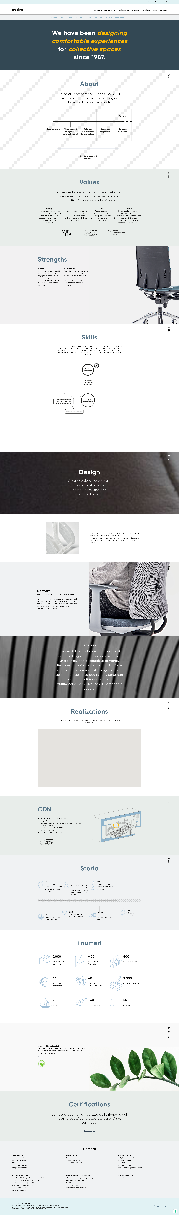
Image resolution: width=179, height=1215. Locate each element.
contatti (163, 10)
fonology (146, 10)
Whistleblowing (41, 1208)
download (116, 2)
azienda (98, 10)
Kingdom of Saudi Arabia (22, 1185)
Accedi (162, 2)
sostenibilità (109, 10)
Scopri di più (43, 1057)
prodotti (135, 10)
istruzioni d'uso (103, 2)
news (154, 10)
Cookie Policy (30, 1208)
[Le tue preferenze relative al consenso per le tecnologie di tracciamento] (175, 1211)
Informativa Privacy (18, 1208)
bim (125, 2)
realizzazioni (123, 10)
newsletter (134, 2)
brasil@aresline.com (126, 1178)
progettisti (146, 2)
